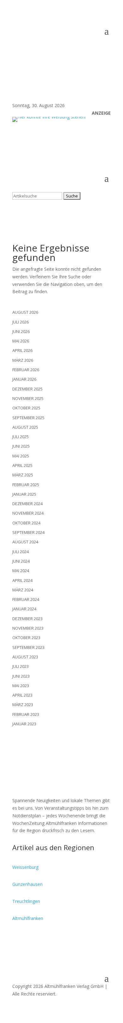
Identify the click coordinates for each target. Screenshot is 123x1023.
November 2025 (28, 398)
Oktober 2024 (26, 523)
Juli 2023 (20, 666)
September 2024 (28, 532)
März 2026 (22, 360)
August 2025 (25, 427)
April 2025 (22, 465)
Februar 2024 (25, 599)
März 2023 (22, 704)
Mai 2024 (20, 570)
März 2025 (22, 475)
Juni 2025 (21, 446)
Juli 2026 (20, 322)
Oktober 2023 (26, 637)
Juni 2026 (21, 331)
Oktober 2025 (26, 408)
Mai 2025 (20, 456)
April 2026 (22, 350)
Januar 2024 (24, 609)
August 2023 (25, 657)
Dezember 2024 (27, 503)
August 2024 (25, 542)
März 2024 (22, 590)
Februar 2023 (25, 714)
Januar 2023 (24, 724)
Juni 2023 (21, 676)
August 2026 (25, 312)
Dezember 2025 (27, 389)
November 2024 (28, 513)
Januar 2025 (24, 494)
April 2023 (22, 695)
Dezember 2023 (27, 618)
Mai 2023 (20, 685)
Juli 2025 (20, 436)
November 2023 (28, 628)
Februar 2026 (25, 369)
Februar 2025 (25, 484)
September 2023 (28, 647)
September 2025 (28, 418)
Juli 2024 (20, 551)
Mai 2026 (20, 341)
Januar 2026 (24, 379)
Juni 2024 (21, 561)
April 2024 (22, 580)
